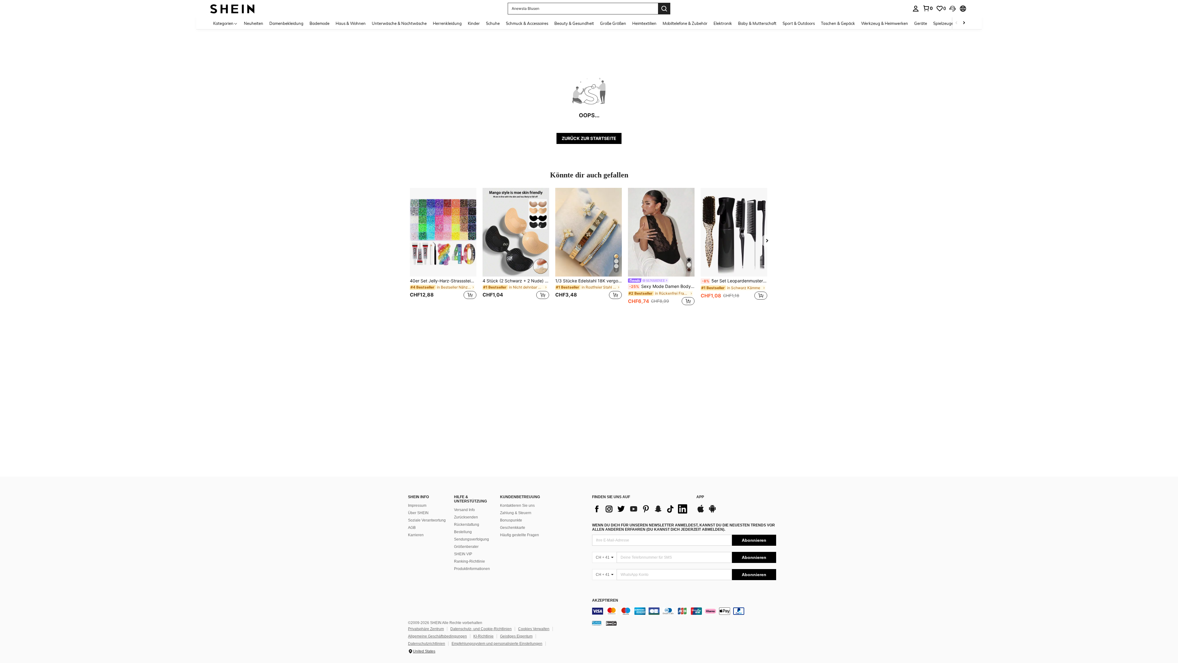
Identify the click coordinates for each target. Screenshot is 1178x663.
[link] (927, 8)
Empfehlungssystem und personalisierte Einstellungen (497, 644)
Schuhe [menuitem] (493, 23)
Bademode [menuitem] (319, 23)
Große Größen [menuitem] (613, 23)
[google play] (712, 512)
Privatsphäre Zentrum (426, 629)
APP (700, 497)
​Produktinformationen (472, 569)
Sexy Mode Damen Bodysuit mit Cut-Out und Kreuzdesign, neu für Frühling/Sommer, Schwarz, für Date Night (662, 286)
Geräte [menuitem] (920, 23)
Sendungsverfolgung (471, 539)
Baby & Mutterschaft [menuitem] (757, 23)
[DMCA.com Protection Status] (611, 623)
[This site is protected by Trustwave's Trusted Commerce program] (596, 623)
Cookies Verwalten (533, 629)
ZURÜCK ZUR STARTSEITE (589, 138)
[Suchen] (664, 8)
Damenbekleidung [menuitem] (286, 23)
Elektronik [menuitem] (723, 23)
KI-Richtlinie (483, 636)
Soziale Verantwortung (427, 520)
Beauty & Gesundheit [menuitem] (574, 23)
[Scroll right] (964, 23)
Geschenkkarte (512, 527)
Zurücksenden (466, 517)
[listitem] (443, 247)
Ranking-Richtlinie (469, 561)
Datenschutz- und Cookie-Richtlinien (481, 629)
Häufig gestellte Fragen (519, 535)
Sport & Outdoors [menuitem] (799, 23)
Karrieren (416, 535)
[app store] (700, 512)
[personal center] (915, 8)
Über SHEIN (418, 513)
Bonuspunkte (511, 520)
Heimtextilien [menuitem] (644, 23)
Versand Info (464, 510)
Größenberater (466, 547)
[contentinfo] (684, 611)
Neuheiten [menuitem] (253, 23)
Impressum (417, 505)
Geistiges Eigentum (516, 636)
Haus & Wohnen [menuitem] (351, 23)
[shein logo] (232, 8)
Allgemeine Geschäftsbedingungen (437, 636)
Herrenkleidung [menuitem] (447, 23)
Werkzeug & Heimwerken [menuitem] (884, 23)
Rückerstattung (466, 524)
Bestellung (463, 532)
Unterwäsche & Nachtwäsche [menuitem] (399, 23)
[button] (952, 8)
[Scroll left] (956, 23)
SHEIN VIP (463, 554)
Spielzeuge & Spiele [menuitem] (951, 23)
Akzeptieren (605, 601)
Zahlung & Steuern (515, 513)
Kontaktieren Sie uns (517, 505)
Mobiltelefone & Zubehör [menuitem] (685, 23)
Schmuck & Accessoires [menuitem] (527, 23)
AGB (412, 527)
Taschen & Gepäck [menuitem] (838, 23)
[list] (641, 509)
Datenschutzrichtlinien (426, 644)
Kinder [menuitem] (474, 23)
